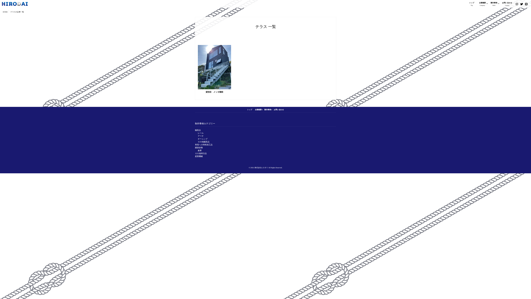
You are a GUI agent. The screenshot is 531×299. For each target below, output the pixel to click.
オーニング (203, 139)
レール (201, 133)
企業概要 (482, 4)
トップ (471, 4)
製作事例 (494, 4)
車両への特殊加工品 (204, 145)
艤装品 (198, 130)
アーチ (201, 136)
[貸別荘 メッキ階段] (214, 67)
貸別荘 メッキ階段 (214, 92)
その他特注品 (201, 154)
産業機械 (199, 156)
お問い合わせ (507, 4)
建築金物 (199, 148)
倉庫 (200, 151)
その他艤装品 (203, 142)
